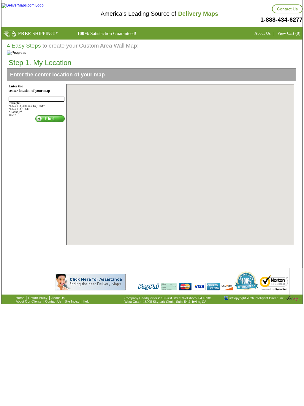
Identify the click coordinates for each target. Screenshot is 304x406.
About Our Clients (28, 301)
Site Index (72, 301)
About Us (262, 33)
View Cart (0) (288, 33)
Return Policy (38, 298)
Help (86, 301)
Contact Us (287, 9)
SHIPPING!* (38, 33)
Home (20, 298)
